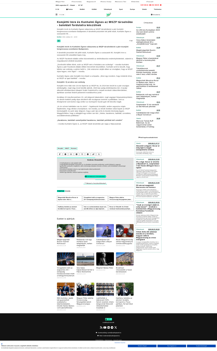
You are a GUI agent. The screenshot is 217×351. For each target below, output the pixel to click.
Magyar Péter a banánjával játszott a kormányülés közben (147, 60)
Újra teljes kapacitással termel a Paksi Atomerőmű (85, 270)
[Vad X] (115, 327)
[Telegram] (112, 327)
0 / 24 (57, 9)
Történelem (157, 9)
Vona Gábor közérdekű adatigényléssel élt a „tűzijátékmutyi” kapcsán (146, 42)
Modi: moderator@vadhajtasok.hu (109, 335)
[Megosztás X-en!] (98, 154)
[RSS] (101, 327)
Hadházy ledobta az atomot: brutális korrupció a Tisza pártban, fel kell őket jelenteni (68, 208)
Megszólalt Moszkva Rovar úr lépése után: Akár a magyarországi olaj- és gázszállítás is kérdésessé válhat (69, 198)
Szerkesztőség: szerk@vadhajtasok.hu (109, 332)
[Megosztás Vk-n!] (76, 154)
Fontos (70, 9)
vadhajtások (108, 322)
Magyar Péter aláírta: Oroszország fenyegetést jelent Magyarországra (120, 198)
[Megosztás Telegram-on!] (87, 154)
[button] (56, 14)
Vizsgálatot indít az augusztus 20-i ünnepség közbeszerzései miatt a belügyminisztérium (94, 198)
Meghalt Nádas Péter (104, 268)
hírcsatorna (156, 14)
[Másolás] (93, 154)
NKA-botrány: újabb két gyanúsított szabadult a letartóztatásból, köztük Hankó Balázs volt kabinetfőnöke (65, 303)
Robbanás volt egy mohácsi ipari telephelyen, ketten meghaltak (84, 242)
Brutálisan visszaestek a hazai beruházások (124, 270)
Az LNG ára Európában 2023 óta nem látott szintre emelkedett (148, 32)
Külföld (94, 9)
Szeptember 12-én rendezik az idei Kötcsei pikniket (147, 106)
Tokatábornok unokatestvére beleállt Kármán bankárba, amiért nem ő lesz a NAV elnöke (146, 71)
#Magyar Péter (60, 1)
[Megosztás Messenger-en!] (65, 154)
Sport (121, 9)
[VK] (108, 327)
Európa (132, 9)
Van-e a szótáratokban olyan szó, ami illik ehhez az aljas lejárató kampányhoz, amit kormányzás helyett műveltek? (95, 208)
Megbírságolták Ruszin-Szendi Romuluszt (63, 241)
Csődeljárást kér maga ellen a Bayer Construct (104, 241)
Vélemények (108, 9)
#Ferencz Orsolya (106, 1)
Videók (144, 9)
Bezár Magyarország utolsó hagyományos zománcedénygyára (124, 241)
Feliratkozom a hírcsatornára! (96, 176)
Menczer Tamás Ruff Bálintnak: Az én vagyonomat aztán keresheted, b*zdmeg (145, 124)
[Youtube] (104, 327)
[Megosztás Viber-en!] (82, 154)
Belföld (82, 9)
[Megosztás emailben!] (70, 154)
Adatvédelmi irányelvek (120, 342)
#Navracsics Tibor (120, 1)
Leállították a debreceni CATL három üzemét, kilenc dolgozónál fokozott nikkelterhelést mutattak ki (105, 303)
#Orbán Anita (135, 1)
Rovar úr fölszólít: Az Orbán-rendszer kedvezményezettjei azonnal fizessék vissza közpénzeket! (120, 208)
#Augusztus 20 (91, 1)
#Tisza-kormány (77, 1)
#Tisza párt (149, 1)
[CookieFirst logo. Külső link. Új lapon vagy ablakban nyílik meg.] (2, 344)
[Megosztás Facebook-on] (59, 154)
